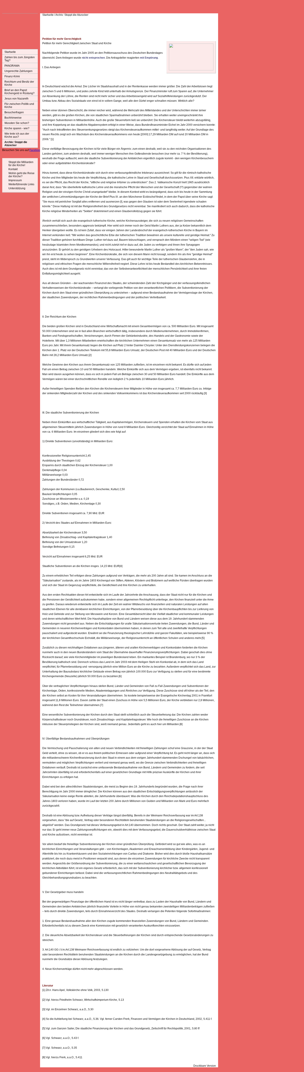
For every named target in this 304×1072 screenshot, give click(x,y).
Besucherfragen (14, 112)
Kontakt (13, 169)
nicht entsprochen (93, 57)
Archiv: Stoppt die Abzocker (15, 144)
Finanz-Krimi (12, 76)
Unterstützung (16, 188)
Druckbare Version (204, 1065)
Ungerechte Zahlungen (18, 71)
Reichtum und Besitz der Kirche (19, 83)
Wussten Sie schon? (16, 123)
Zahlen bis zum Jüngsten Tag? (19, 59)
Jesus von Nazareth (16, 98)
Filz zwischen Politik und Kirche (19, 105)
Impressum (15, 180)
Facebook (35, 150)
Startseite (10, 52)
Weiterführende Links (21, 184)
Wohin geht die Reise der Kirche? (21, 175)
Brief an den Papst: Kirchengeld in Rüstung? (19, 92)
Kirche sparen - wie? (16, 128)
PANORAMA (12, 65)
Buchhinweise (13, 117)
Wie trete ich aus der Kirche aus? (16, 135)
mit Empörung (149, 57)
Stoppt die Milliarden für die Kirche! (20, 164)
